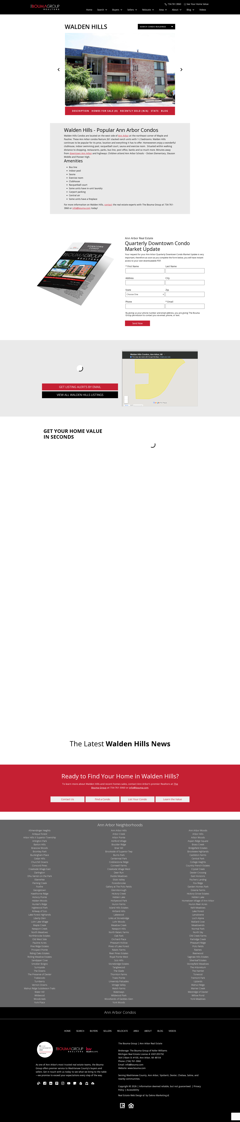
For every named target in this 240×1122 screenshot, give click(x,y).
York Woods (119, 1002)
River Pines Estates (118, 953)
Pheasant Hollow (119, 942)
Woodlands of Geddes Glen (118, 998)
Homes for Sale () (105, 110)
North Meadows (39, 932)
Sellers (107, 1030)
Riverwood (198, 953)
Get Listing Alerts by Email (80, 387)
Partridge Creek (198, 939)
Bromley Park (39, 851)
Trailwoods (39, 977)
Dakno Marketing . (159, 1095)
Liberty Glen (40, 918)
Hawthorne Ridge (39, 893)
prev (59, 69)
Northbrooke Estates (39, 935)
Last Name (171, 266)
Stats (155, 110)
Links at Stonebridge (118, 918)
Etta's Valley (119, 879)
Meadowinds (198, 925)
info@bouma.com (81, 208)
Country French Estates (198, 865)
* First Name (132, 266)
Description (80, 110)
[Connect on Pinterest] (56, 1083)
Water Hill (39, 991)
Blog (164, 110)
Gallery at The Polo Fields (119, 886)
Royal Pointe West (119, 956)
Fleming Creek (39, 883)
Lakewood (119, 914)
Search (80, 1030)
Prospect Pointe (39, 949)
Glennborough (118, 890)
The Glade (119, 970)
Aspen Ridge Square (198, 840)
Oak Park (118, 935)
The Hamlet (198, 970)
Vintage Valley (119, 984)
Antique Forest (39, 833)
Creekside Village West (118, 869)
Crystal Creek (198, 869)
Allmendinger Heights (39, 830)
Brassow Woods (39, 847)
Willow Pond (198, 995)
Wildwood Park (118, 995)
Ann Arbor (123, 135)
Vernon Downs (39, 984)
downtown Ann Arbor (81, 153)
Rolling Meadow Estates (40, 956)
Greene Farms (198, 890)
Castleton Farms (198, 854)
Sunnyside (39, 967)
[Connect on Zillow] (86, 1083)
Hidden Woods (39, 900)
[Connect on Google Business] (74, 1083)
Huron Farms (119, 904)
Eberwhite (39, 879)
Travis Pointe (118, 977)
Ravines (198, 949)
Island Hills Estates (118, 907)
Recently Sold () (134, 110)
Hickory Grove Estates (198, 893)
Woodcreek (40, 998)
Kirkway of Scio (39, 911)
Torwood (197, 974)
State (128, 289)
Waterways (118, 991)
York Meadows (198, 998)
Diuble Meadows (118, 876)
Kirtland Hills (118, 911)
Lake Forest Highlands (39, 914)
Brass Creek (198, 844)
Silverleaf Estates (198, 960)
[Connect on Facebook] (44, 1083)
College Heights (198, 862)
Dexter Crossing (198, 872)
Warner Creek (198, 988)
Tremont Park (198, 977)
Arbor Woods (198, 837)
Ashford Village (118, 840)
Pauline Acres (39, 942)
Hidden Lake (118, 897)
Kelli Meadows (198, 907)
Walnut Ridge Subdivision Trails (39, 988)
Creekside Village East (39, 869)
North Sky (198, 932)
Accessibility (133, 1089)
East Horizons (198, 876)
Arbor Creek (119, 833)
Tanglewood (119, 967)
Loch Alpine (198, 918)
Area (136, 1030)
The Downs (39, 970)
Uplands (198, 981)
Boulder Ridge (119, 844)
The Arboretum (198, 967)
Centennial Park (119, 858)
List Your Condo (137, 799)
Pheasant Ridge (198, 942)
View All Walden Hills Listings (80, 395)
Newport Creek (39, 928)
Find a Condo (102, 799)
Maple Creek (39, 925)
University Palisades (119, 981)
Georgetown (39, 890)
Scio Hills (118, 960)
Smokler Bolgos (40, 963)
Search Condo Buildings (153, 26)
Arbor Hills (197, 833)
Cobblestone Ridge (118, 862)
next (181, 69)
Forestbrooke (119, 883)
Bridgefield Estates (197, 847)
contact (108, 204)
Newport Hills (119, 928)
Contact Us (67, 799)
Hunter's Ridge (39, 904)
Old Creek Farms (197, 935)
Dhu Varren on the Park (40, 876)
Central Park (198, 858)
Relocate (122, 1030)
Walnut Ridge (198, 984)
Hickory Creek (119, 893)
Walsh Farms (118, 988)
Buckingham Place (39, 854)
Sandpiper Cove (40, 960)
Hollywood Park (119, 900)
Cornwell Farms (119, 865)
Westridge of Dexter (198, 991)
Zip (167, 289)
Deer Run (119, 872)
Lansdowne (198, 914)
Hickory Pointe (39, 897)
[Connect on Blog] (38, 1083)
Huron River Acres (198, 904)
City (168, 278)
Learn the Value (172, 799)
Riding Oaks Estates (40, 953)
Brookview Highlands (198, 851)
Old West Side (39, 939)
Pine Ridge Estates (39, 946)
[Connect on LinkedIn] (50, 1083)
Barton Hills (40, 844)
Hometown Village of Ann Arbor (198, 900)
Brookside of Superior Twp (118, 851)
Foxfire (39, 886)
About (148, 1030)
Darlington (39, 872)
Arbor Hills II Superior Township (39, 837)
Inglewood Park (40, 907)
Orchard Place (119, 939)
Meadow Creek (118, 925)
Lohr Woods (118, 921)
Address (130, 278)
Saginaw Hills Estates (198, 956)
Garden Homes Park (198, 886)
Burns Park (118, 854)
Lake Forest (198, 911)
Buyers (94, 1030)
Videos (202, 10)
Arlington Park (39, 840)
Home (89, 10)
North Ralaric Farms (119, 932)
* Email (169, 301)
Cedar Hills (39, 858)
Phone (129, 301)
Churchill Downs (39, 862)
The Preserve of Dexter (39, 974)
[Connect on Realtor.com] (80, 1083)
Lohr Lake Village (39, 921)
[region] (120, 69)
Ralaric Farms (119, 949)
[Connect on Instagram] (62, 1083)
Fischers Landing (198, 879)
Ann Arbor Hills (119, 830)
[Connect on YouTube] (68, 1083)
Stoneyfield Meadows (198, 963)
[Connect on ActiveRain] (92, 1083)
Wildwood (39, 995)
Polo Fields (198, 946)
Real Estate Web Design (130, 1095)
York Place (39, 1002)
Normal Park (198, 928)
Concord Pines (39, 865)
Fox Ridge (198, 883)
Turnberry (39, 981)
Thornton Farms (118, 974)
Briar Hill (118, 847)
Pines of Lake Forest (118, 946)
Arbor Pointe (118, 837)
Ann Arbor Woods (198, 830)
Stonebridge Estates (119, 963)
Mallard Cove (198, 921)
